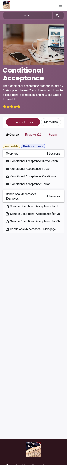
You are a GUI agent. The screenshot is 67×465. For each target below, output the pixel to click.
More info (51, 122)
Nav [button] (26, 15)
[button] (58, 15)
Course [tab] (14, 134)
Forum (53, 134)
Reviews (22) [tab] (33, 134)
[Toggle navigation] (60, 5)
